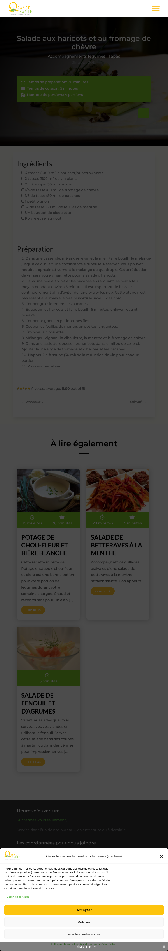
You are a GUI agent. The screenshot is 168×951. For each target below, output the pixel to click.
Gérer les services (18, 896)
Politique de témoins (64, 944)
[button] (161, 856)
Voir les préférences (84, 934)
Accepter (84, 910)
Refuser (84, 922)
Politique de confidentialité (98, 944)
